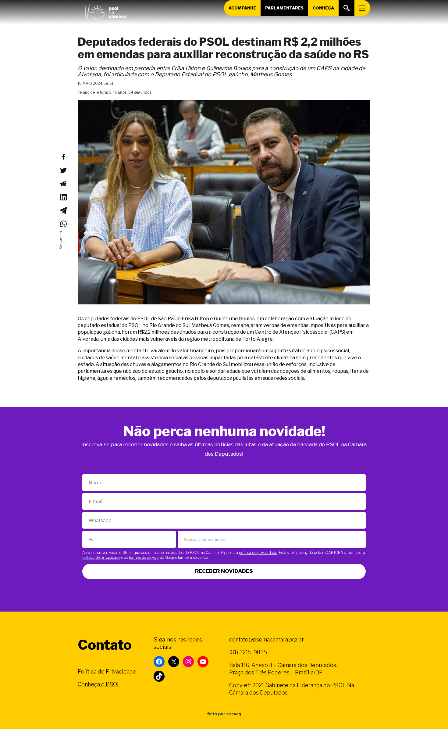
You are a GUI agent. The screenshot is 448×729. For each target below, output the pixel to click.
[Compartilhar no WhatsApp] (63, 224)
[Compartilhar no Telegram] (63, 210)
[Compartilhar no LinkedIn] (63, 197)
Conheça (323, 7)
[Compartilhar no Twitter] (63, 170)
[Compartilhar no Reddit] (63, 184)
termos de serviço (144, 557)
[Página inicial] (105, 10)
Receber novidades (224, 571)
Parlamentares (284, 7)
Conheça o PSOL (99, 684)
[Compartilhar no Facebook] (63, 157)
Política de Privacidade (107, 671)
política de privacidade (258, 552)
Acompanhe (242, 7)
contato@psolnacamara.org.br (266, 639)
